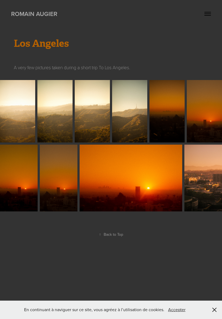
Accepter (176, 310)
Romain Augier (34, 13)
